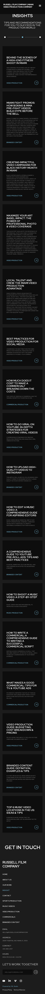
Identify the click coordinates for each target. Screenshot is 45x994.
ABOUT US (7, 880)
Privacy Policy (7, 990)
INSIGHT (6, 890)
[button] (40, 5)
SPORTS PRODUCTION (12, 901)
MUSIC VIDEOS (9, 906)
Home (5, 874)
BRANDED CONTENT (11, 922)
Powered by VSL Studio (10, 986)
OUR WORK (7, 885)
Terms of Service (19, 990)
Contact (7, 896)
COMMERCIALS (9, 917)
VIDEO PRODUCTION (11, 912)
